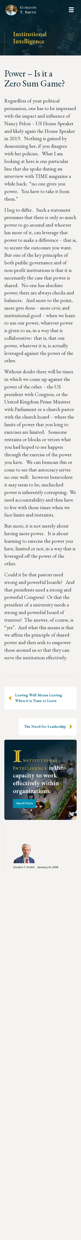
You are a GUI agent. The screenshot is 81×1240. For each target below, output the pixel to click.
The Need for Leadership (45, 726)
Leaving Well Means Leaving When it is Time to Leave (38, 697)
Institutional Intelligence (30, 37)
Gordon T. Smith (28, 10)
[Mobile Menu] (71, 10)
